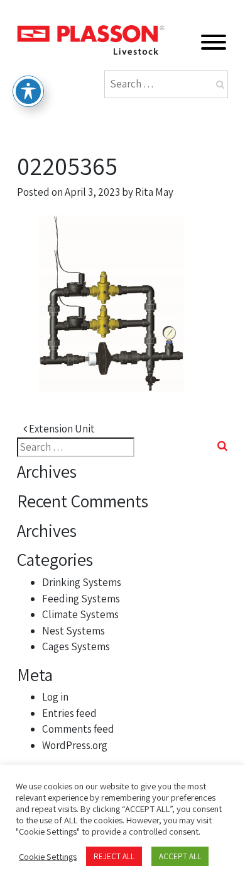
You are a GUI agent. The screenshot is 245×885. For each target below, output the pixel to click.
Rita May (154, 192)
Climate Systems (80, 614)
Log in (55, 697)
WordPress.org (74, 745)
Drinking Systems (81, 582)
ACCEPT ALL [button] (180, 856)
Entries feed (69, 713)
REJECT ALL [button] (114, 856)
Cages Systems (76, 646)
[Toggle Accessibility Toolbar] (28, 91)
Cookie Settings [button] (48, 856)
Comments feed (78, 729)
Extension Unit (61, 429)
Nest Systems (73, 631)
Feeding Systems (81, 599)
